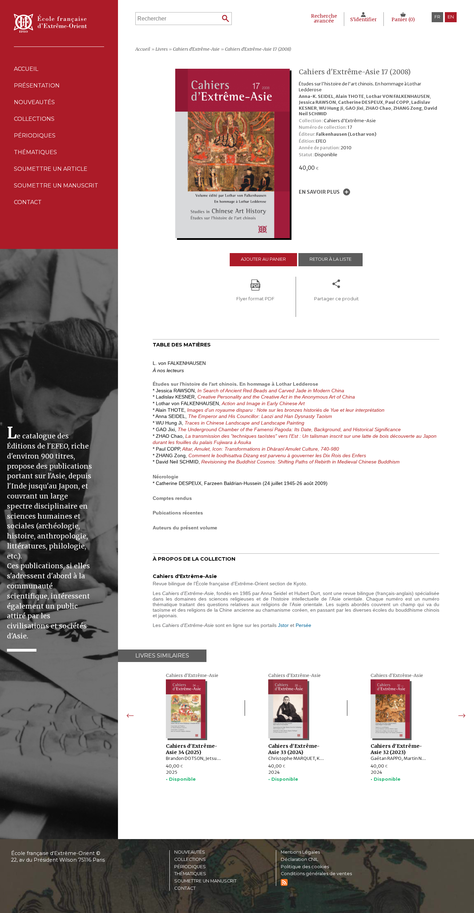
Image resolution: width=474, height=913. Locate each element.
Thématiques (190, 874)
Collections (190, 859)
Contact (28, 202)
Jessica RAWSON (317, 102)
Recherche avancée (324, 18)
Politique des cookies (305, 867)
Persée (303, 625)
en (451, 16)
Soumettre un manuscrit (56, 185)
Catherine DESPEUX (360, 102)
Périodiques (190, 867)
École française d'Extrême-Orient (50, 23)
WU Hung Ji (331, 108)
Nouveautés (34, 102)
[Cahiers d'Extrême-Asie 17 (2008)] (234, 236)
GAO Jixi (354, 108)
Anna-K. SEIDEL (316, 96)
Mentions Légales (300, 852)
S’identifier (363, 20)
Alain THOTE (350, 96)
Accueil (26, 69)
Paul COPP (397, 102)
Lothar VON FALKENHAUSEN (398, 96)
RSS (284, 882)
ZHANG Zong (407, 108)
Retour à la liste (331, 259)
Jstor (283, 625)
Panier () (403, 20)
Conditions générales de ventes (316, 874)
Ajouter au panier (263, 259)
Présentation (37, 85)
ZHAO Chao (378, 108)
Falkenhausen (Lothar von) (346, 134)
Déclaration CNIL (299, 859)
